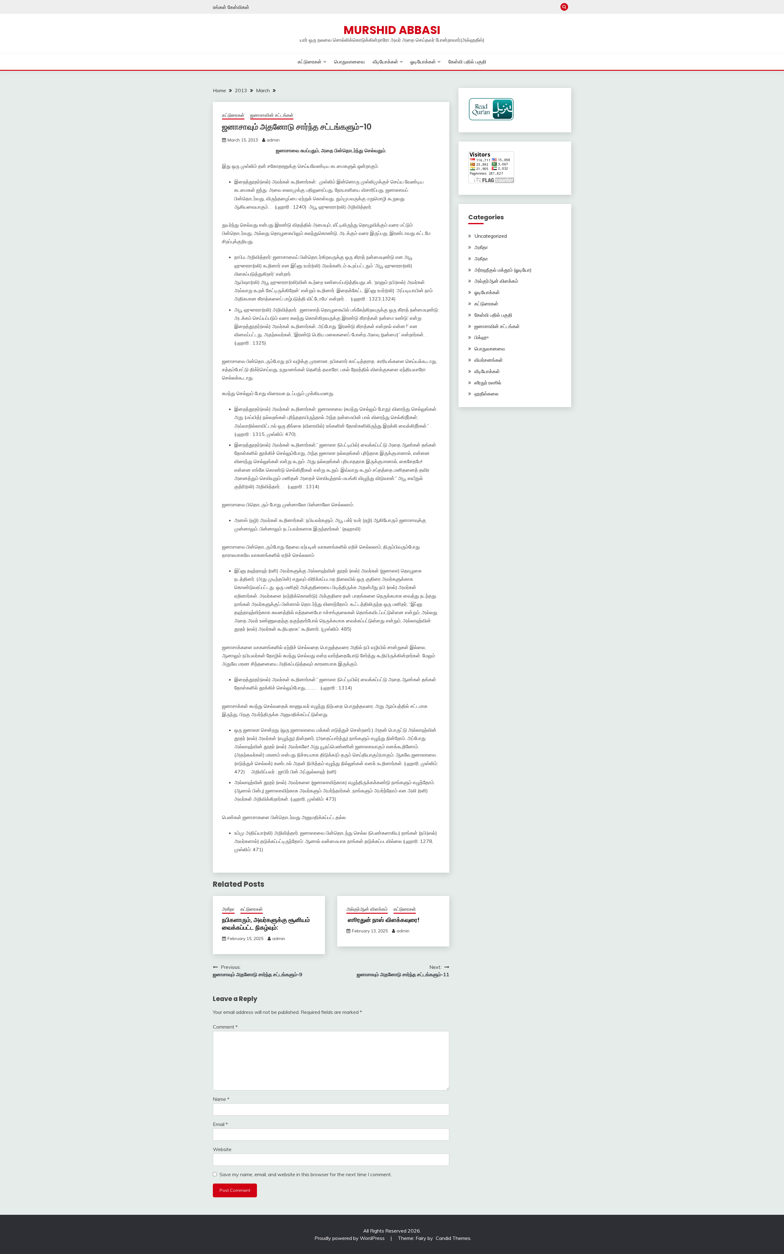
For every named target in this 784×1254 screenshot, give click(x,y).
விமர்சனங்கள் (488, 360)
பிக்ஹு (481, 337)
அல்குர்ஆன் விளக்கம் (367, 909)
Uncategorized (490, 236)
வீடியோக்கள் (385, 62)
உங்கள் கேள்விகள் (231, 7)
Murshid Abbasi (392, 30)
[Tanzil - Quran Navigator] (491, 119)
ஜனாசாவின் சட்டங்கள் (271, 115)
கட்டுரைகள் (310, 62)
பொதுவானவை (349, 62)
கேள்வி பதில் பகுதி (467, 62)
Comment (225, 1027)
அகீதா (228, 909)
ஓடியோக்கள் (423, 62)
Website (222, 1149)
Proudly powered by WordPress (350, 1238)
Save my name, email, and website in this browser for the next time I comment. (306, 1174)
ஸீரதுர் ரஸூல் (487, 383)
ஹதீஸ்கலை (486, 394)
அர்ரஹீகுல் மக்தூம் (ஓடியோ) (503, 270)
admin (273, 140)
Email (220, 1124)
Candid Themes (453, 1238)
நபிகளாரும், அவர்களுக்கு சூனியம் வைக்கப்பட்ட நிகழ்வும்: (266, 924)
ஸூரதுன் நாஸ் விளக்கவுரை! (383, 920)
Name (221, 1099)
